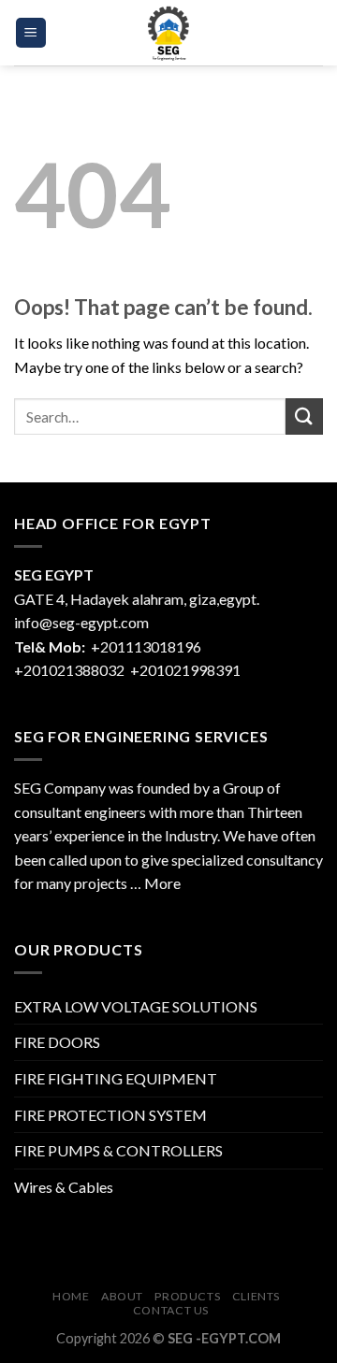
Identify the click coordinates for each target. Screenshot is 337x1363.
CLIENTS (256, 1296)
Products (187, 1296)
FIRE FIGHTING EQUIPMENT (115, 1078)
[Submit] (304, 416)
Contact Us (171, 1310)
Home (70, 1296)
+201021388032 (69, 670)
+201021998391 (185, 670)
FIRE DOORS (57, 1042)
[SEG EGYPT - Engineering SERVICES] (168, 32)
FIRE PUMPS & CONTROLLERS (118, 1150)
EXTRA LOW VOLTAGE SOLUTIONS (135, 1006)
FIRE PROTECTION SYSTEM (110, 1115)
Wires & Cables (63, 1187)
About (122, 1296)
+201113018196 (147, 646)
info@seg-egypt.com (81, 622)
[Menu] (31, 33)
